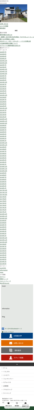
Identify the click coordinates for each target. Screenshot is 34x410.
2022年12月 (3, 95)
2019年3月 (3, 160)
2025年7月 (3, 65)
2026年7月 (3, 52)
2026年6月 (3, 54)
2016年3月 (3, 231)
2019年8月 (3, 149)
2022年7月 (3, 99)
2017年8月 (3, 199)
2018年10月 (3, 171)
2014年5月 (3, 259)
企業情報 (5, 386)
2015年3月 (3, 255)
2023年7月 (3, 84)
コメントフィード (5, 281)
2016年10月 (3, 218)
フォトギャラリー (8, 378)
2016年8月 (3, 222)
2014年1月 (3, 261)
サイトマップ (7, 393)
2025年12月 (3, 60)
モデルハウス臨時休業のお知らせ (10, 45)
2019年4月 (3, 158)
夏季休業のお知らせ (6, 34)
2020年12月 (3, 119)
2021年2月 (3, 117)
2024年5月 (3, 78)
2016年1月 (3, 235)
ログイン (2, 276)
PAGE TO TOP (17, 364)
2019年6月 (3, 153)
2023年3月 (3, 91)
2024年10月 (3, 73)
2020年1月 (3, 140)
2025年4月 (3, 67)
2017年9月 (3, 196)
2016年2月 (3, 233)
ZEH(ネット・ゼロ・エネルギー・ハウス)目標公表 (15, 41)
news (1, 272)
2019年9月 (3, 147)
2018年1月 (3, 188)
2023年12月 (3, 82)
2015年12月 (3, 238)
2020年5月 (3, 132)
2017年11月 (3, 192)
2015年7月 (3, 246)
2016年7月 (3, 225)
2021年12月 (3, 108)
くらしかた (6, 371)
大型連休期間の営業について (9, 43)
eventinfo (3, 268)
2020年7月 (3, 130)
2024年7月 (3, 76)
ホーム (5, 368)
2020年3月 (3, 136)
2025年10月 (3, 63)
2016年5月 (3, 227)
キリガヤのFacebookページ (13, 328)
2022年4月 (3, 106)
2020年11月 (3, 121)
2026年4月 (3, 56)
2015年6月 (3, 248)
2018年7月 (3, 177)
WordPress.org (4, 283)
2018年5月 (3, 181)
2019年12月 (3, 142)
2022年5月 (3, 104)
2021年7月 (3, 110)
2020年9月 (3, 125)
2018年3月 (3, 186)
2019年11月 (3, 145)
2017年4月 (3, 205)
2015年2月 (3, 257)
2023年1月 (3, 93)
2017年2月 (3, 209)
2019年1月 (3, 164)
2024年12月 (3, 69)
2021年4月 (3, 114)
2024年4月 (3, 80)
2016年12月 (3, 214)
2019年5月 (3, 155)
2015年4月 (3, 253)
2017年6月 (3, 201)
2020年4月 (3, 134)
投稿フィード (4, 279)
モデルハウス (7, 382)
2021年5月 (3, 112)
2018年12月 (3, 166)
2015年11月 (3, 240)
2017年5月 (3, 203)
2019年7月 (3, 151)
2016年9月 (3, 220)
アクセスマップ (7, 389)
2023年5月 (3, 86)
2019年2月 (3, 162)
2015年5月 (3, 250)
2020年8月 (3, 127)
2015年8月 (3, 244)
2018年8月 (3, 175)
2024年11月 (3, 71)
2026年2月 (3, 58)
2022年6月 (3, 101)
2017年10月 (3, 194)
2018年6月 (3, 179)
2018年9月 (3, 173)
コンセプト (6, 375)
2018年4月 (3, 184)
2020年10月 (3, 123)
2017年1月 (3, 212)
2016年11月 (3, 216)
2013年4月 (3, 263)
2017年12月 (3, 190)
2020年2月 (3, 138)
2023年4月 (3, 88)
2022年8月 (3, 97)
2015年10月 (3, 242)
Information (4, 270)
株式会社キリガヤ (7, 398)
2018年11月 (3, 168)
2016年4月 (3, 229)
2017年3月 (3, 207)
